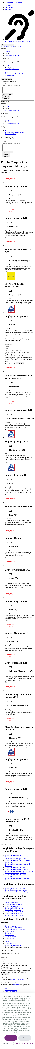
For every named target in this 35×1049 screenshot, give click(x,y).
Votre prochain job (7, 79)
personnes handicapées (17, 979)
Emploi (7, 942)
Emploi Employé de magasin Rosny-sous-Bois (19, 871)
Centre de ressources (11, 990)
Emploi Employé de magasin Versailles (17, 880)
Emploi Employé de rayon (13, 906)
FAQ (6, 988)
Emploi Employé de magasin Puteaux (16, 869)
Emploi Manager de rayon (13, 910)
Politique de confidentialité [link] (25, 1043)
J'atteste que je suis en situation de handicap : (18, 352)
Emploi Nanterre (10, 931)
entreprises (16, 985)
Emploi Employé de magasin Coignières (17, 857)
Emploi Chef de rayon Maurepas (15, 888)
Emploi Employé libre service (14, 908)
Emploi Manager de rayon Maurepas (16, 890)
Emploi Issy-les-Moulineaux (13, 928)
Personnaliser (7, 1043)
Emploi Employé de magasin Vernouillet (17, 878)
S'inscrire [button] (3, 48)
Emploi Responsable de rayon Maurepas (17, 892)
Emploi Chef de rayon (11, 903)
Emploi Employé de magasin (13, 945)
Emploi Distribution (11, 943)
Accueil (7, 72)
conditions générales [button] (11, 358)
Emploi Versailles (10, 938)
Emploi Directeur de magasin (14, 904)
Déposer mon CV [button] (10, 75)
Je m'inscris (5, 974)
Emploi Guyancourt (11, 926)
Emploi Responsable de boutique (15, 911)
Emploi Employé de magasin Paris (15, 867)
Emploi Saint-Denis (11, 936)
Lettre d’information (11, 991)
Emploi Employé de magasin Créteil (16, 859)
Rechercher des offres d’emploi (14, 74)
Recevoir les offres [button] (10, 363)
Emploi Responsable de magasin (15, 913)
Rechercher (6, 98)
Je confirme (20, 363)
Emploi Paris (9, 933)
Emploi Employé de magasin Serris (15, 873)
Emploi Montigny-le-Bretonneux (15, 929)
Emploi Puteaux (9, 935)
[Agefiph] (11, 46)
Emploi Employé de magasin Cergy (16, 855)
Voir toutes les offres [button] (7, 844)
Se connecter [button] (5, 58)
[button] (7, 52)
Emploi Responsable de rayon (14, 915)
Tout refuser (25, 1038)
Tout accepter (11, 1038)
